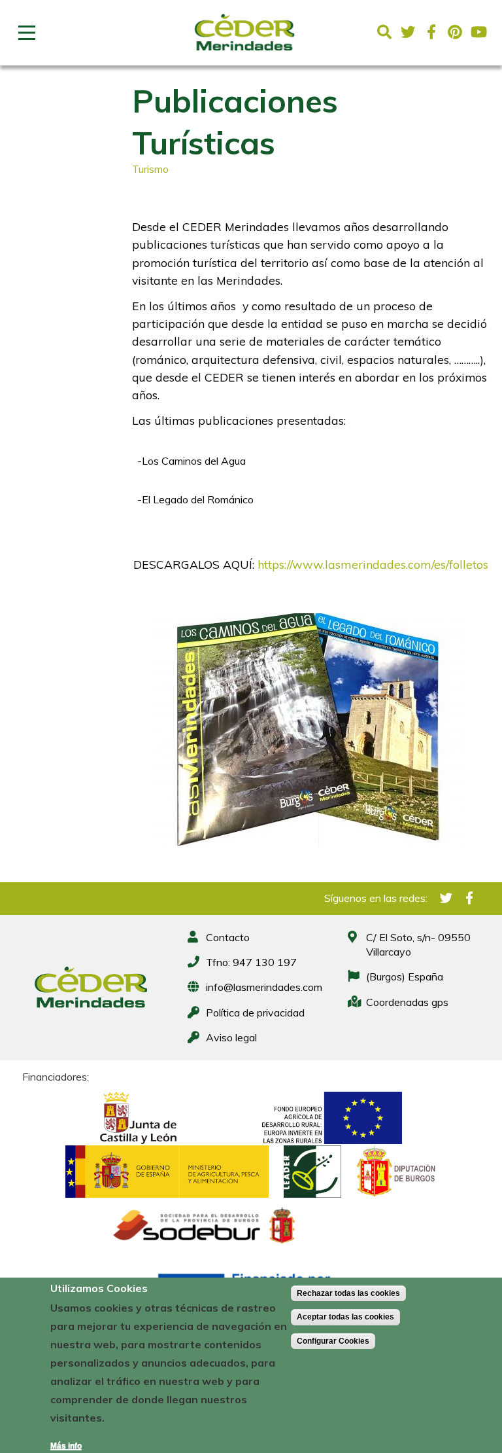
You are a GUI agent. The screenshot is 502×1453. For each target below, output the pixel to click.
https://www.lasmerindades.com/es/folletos (373, 564)
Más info (66, 1445)
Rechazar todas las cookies (348, 1293)
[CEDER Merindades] (245, 54)
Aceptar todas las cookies (345, 1316)
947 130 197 (265, 962)
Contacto (228, 937)
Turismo (150, 168)
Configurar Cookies (333, 1341)
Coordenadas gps (407, 1002)
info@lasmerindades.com (264, 987)
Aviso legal (231, 1037)
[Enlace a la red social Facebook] (431, 32)
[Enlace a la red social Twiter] (407, 32)
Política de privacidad (255, 1012)
